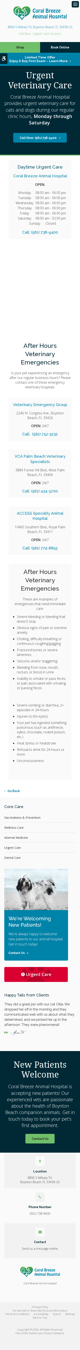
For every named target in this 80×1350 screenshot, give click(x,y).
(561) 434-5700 (44, 491)
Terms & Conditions (17, 1314)
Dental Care (12, 858)
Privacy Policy (40, 1307)
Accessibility (41, 1314)
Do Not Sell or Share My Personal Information (40, 1310)
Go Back (13, 791)
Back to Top (40, 1317)
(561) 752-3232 (44, 434)
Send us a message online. (40, 1249)
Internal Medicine (16, 838)
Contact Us (40, 1138)
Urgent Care (12, 848)
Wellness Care (14, 828)
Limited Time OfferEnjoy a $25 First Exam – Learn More (38, 59)
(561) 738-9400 (25, 34)
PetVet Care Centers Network (46, 1333)
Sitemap (70, 1314)
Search (57, 1314)
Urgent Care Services (47, 34)
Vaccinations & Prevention (22, 818)
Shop (20, 47)
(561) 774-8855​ (44, 548)
